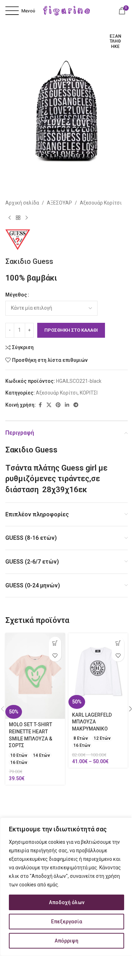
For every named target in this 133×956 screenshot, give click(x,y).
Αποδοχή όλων (66, 902)
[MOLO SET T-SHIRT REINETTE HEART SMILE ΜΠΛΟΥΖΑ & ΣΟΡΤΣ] (35, 676)
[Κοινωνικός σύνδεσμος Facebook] (40, 405)
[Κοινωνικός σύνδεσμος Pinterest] (58, 405)
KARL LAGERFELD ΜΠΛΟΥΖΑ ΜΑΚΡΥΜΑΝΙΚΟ (92, 722)
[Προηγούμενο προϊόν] (9, 218)
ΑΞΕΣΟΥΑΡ (59, 203)
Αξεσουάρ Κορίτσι (101, 203)
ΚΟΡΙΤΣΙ (89, 393)
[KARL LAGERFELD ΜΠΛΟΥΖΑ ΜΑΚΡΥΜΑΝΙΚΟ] (98, 671)
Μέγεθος (16, 295)
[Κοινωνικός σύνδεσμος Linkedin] (67, 405)
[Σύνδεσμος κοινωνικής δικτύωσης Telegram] (76, 405)
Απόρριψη (66, 941)
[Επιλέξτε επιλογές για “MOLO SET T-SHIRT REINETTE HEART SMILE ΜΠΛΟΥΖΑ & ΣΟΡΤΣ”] (55, 643)
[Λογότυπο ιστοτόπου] (66, 10)
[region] (66, 887)
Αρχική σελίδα (22, 203)
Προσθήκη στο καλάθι (71, 330)
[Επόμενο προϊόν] (26, 218)
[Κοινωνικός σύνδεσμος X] (49, 405)
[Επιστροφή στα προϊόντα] (18, 218)
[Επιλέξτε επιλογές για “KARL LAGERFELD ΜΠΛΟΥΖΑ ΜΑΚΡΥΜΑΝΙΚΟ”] (118, 643)
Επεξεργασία (66, 921)
